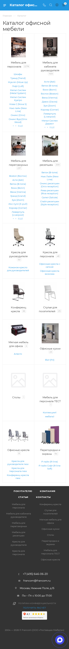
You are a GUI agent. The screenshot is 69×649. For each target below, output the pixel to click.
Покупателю (23, 491)
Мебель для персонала (18, 506)
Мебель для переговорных (18, 525)
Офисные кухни (50, 529)
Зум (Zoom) (49, 105)
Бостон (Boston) (49, 93)
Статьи (23, 497)
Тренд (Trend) (18, 78)
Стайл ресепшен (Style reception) (49, 203)
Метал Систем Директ (50, 122)
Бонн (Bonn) (49, 89)
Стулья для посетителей (50, 512)
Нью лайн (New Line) (18, 109)
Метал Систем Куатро (18, 98)
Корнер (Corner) (50, 109)
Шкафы (18, 74)
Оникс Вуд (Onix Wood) (18, 120)
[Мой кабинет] (56, 5)
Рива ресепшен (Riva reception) (50, 192)
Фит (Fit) (49, 359)
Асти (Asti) (49, 81)
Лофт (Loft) (18, 86)
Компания (47, 491)
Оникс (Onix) (18, 115)
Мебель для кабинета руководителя (18, 515)
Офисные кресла (50, 559)
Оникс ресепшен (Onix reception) (49, 185)
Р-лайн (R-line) (49, 461)
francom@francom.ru (37, 580)
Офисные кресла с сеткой (49, 265)
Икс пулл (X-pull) (18, 204)
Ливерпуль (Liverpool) (49, 115)
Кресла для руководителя (19, 543)
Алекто (18, 353)
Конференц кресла (50, 504)
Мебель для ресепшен (18, 534)
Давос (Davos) (49, 101)
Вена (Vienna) (49, 97)
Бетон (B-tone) (50, 85)
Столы (50, 535)
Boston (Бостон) (18, 176)
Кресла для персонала (18, 553)
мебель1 (49, 416)
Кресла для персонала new (18, 469)
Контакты (43, 497)
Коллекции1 (49, 412)
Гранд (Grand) (18, 196)
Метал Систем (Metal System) (18, 91)
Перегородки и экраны (50, 543)
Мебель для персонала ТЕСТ (50, 552)
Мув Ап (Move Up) (18, 82)
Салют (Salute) (50, 197)
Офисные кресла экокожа (49, 272)
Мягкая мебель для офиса (50, 521)
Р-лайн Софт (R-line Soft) (49, 467)
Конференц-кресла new (18, 476)
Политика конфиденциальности (37, 603)
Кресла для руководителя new (17, 462)
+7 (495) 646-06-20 (35, 574)
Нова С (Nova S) (18, 104)
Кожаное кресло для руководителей (18, 269)
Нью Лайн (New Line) (49, 178)
